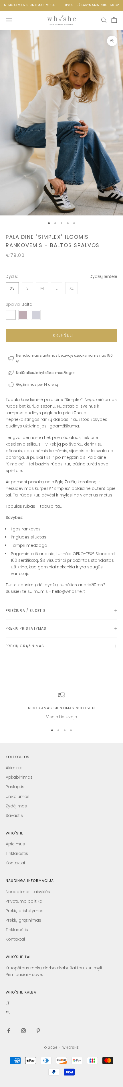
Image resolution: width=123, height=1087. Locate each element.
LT (7, 1003)
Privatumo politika (24, 901)
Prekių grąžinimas (23, 920)
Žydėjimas (16, 806)
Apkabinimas (19, 777)
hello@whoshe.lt (68, 591)
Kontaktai (15, 863)
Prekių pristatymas (24, 911)
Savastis (14, 815)
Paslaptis (15, 787)
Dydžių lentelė (103, 276)
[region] (61, 705)
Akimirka (14, 768)
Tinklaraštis (17, 853)
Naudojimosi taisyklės (28, 892)
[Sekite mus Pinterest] (38, 1030)
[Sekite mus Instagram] (23, 1030)
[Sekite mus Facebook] (8, 1030)
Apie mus (15, 844)
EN (8, 1013)
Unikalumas (17, 796)
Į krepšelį (61, 335)
